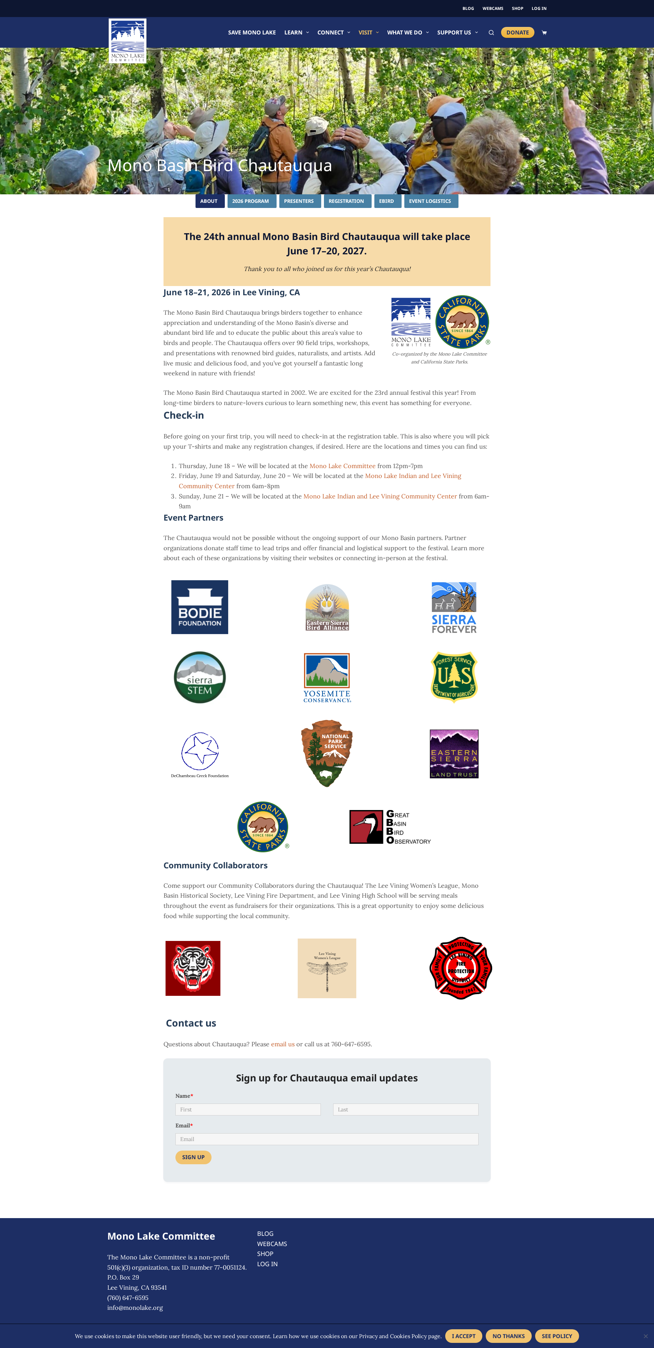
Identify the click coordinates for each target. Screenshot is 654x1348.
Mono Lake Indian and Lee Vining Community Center (380, 496)
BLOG (468, 8)
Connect (330, 32)
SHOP (517, 8)
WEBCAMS (493, 8)
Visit (365, 32)
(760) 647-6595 (128, 1298)
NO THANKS (509, 1336)
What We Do (404, 32)
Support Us (454, 32)
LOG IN (539, 8)
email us (283, 1044)
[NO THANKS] (645, 1336)
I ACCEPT (464, 1336)
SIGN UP (193, 1157)
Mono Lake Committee (343, 466)
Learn (293, 32)
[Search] (491, 32)
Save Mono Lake (252, 32)
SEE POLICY (557, 1336)
